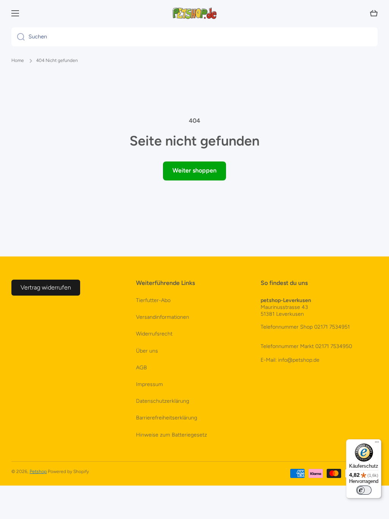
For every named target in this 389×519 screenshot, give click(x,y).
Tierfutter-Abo (153, 300)
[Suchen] (18, 36)
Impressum (149, 384)
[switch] (364, 490)
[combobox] (194, 36)
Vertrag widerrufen (46, 287)
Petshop (38, 471)
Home (17, 60)
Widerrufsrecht (154, 334)
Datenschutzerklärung (162, 401)
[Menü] (376, 443)
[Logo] (194, 13)
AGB (141, 367)
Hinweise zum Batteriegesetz (171, 435)
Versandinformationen (162, 317)
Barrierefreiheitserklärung (166, 418)
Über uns (147, 351)
